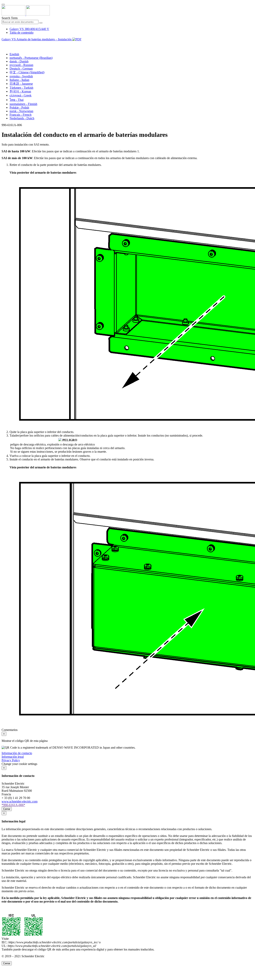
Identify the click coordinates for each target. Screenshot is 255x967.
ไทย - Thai (17, 99)
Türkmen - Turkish (21, 87)
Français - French (20, 114)
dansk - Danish (19, 61)
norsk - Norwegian (21, 111)
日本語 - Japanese (21, 83)
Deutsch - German (21, 68)
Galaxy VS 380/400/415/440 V (29, 29)
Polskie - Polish (19, 107)
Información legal (13, 756)
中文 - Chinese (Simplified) (27, 72)
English (14, 54)
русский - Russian (21, 65)
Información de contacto (17, 753)
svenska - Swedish (21, 76)
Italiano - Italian (19, 80)
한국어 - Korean (20, 91)
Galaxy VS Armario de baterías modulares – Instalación (37, 39)
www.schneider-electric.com (19, 801)
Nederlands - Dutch (22, 118)
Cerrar (6, 808)
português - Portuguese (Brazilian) (31, 57)
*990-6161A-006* (13, 805)
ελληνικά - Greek (20, 95)
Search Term (10, 18)
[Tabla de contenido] (3, 44)
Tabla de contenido (21, 32)
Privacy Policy (11, 760)
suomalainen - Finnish (23, 104)
